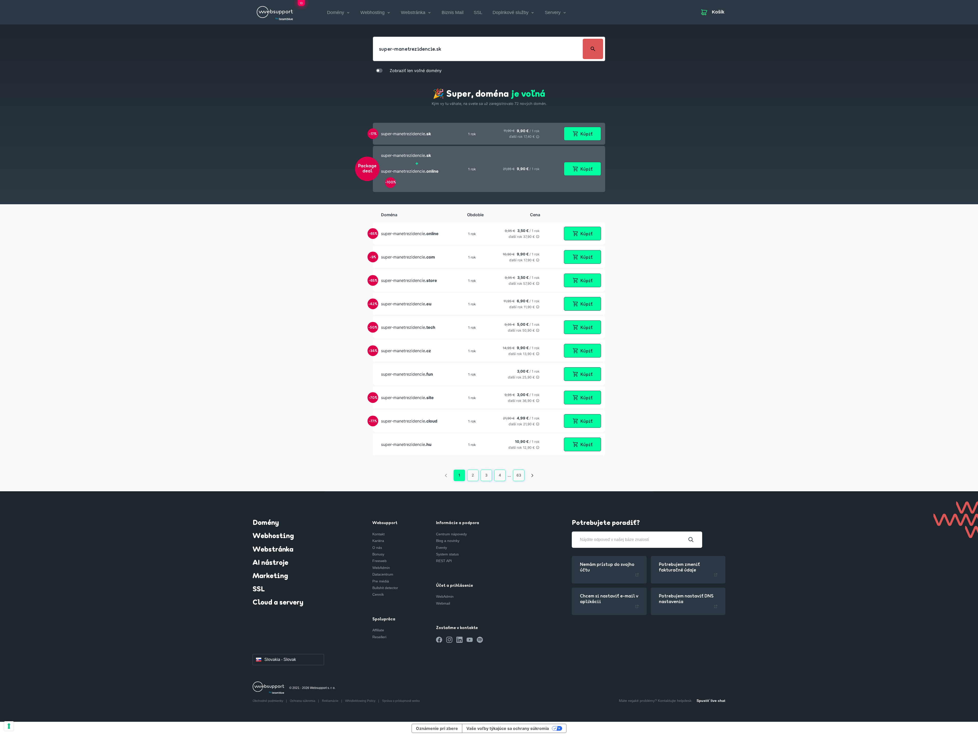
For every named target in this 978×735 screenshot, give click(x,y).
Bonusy (378, 554)
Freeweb (379, 561)
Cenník (378, 594)
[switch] (379, 70)
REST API (444, 561)
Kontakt (378, 534)
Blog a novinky (447, 541)
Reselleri (379, 637)
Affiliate (378, 630)
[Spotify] (480, 640)
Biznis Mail (453, 12)
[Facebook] (439, 640)
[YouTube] (470, 640)
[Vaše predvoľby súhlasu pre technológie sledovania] (9, 726)
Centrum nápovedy (451, 534)
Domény (266, 523)
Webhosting (273, 536)
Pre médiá (380, 581)
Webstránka (273, 550)
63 (519, 475)
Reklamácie (330, 701)
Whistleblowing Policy (360, 701)
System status (447, 554)
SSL (478, 12)
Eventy (441, 548)
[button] (489, 134)
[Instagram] (449, 640)
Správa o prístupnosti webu (401, 701)
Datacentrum (382, 574)
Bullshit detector (385, 588)
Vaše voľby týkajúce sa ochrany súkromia (507, 728)
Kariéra (378, 541)
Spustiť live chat (711, 701)
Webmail (443, 603)
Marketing (270, 576)
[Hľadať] (691, 540)
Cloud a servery (278, 603)
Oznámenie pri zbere (437, 728)
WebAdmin (381, 568)
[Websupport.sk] (275, 11)
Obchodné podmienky (268, 701)
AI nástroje (270, 563)
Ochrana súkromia (303, 701)
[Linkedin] (459, 640)
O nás (377, 548)
